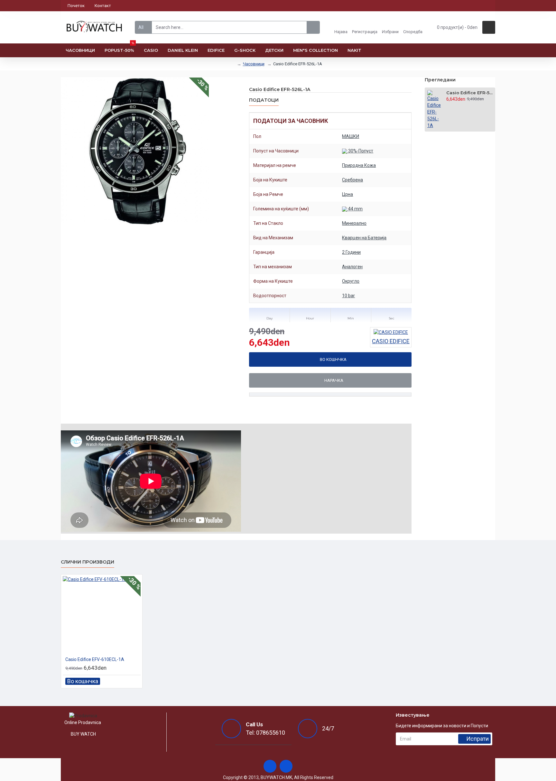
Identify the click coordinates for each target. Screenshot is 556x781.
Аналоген (352, 266)
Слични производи (87, 562)
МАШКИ (350, 136)
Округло (350, 281)
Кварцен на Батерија (364, 237)
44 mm (355, 208)
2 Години (351, 252)
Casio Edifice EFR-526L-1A (469, 92)
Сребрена (352, 179)
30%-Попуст (360, 150)
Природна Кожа (359, 165)
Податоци (264, 100)
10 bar (348, 295)
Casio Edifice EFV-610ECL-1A (94, 659)
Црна (347, 194)
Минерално (354, 223)
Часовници (253, 63)
